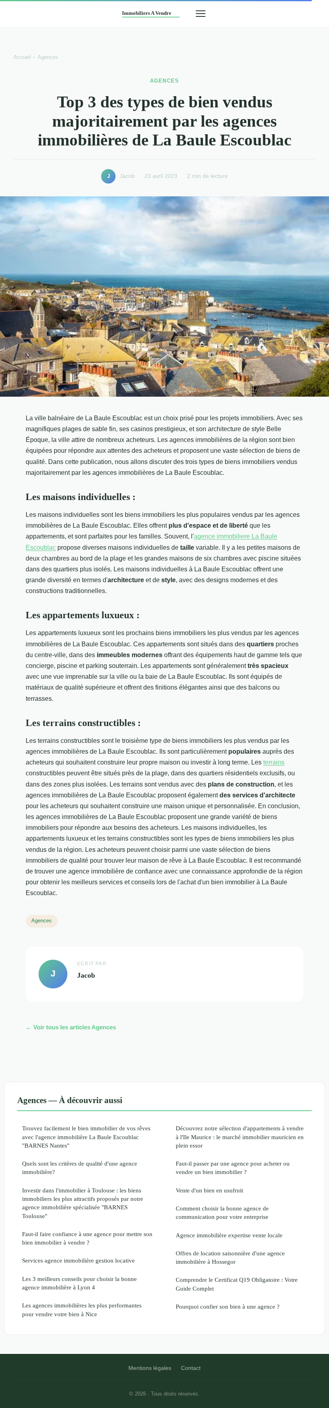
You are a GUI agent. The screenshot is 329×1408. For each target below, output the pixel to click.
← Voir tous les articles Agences (71, 1027)
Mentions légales (149, 1368)
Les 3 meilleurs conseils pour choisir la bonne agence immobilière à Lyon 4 (79, 1283)
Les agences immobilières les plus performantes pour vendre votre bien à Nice (82, 1309)
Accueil (22, 57)
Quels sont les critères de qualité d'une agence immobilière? (79, 1167)
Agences (48, 57)
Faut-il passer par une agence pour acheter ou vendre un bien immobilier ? (233, 1167)
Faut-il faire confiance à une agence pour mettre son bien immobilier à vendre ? (87, 1238)
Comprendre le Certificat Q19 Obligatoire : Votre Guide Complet (237, 1283)
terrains (273, 762)
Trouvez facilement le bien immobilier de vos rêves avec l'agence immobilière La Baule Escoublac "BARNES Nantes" (86, 1137)
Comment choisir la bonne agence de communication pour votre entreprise (222, 1212)
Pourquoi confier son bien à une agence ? (228, 1306)
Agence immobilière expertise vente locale (229, 1235)
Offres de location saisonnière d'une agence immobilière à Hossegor (230, 1257)
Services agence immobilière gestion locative (78, 1260)
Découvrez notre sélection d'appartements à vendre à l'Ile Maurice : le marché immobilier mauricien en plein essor (240, 1137)
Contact (191, 1368)
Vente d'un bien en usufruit (209, 1190)
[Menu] (201, 13)
